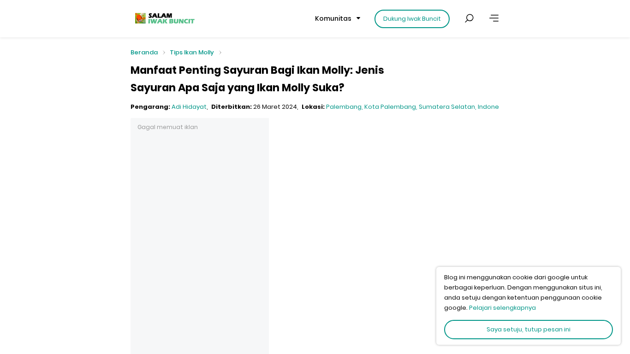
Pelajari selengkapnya (502, 307)
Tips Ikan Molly (192, 52)
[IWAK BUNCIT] (164, 18)
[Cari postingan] (469, 18)
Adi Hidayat (189, 106)
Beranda (144, 53)
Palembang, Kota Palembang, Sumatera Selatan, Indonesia (417, 106)
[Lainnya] (493, 18)
